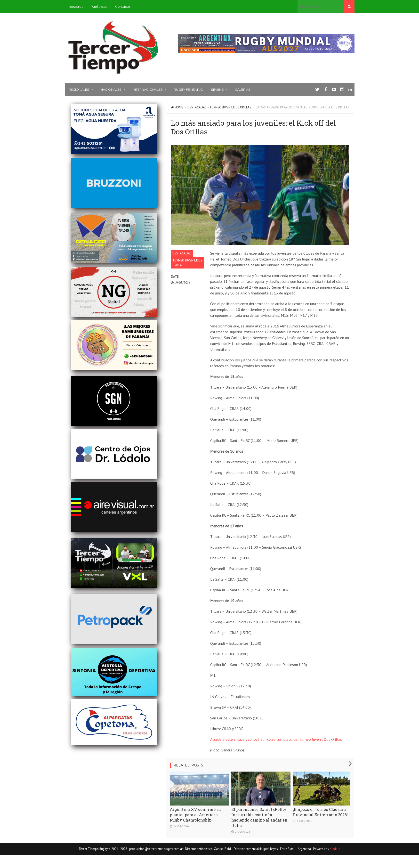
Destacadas (197, 107)
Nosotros (76, 6)
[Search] (349, 6)
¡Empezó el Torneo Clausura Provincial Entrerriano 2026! (320, 812)
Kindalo (335, 849)
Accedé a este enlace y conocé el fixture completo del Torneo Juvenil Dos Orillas (276, 739)
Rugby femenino (188, 89)
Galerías (242, 89)
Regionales (79, 89)
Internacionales (148, 89)
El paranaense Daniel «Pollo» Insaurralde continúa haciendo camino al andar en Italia (259, 817)
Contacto (122, 6)
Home (179, 107)
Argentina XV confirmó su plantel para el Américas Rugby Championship (195, 814)
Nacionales (110, 89)
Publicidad (99, 6)
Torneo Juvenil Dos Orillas (230, 107)
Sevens (217, 89)
